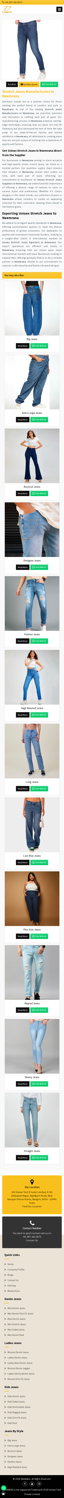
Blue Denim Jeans (16, 1319)
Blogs (10, 1275)
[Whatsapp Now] (3, 1488)
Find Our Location (32, 1206)
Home (10, 1264)
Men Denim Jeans (16, 1308)
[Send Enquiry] (32, 49)
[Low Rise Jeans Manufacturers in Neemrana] (32, 825)
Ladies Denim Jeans (17, 1357)
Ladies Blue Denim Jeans (19, 1363)
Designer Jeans (15, 1456)
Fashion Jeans (14, 1462)
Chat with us (50, 84)
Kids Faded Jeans (16, 1402)
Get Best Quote (31, 84)
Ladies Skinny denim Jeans (20, 1374)
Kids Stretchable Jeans (19, 1407)
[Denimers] (7, 9)
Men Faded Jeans (16, 1330)
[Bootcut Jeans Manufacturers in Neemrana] (32, 456)
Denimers (26, 1478)
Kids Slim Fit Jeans (16, 1418)
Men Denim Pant (15, 1335)
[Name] (59, 9)
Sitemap (11, 1285)
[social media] (25, 1484)
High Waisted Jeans (17, 1467)
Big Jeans (12, 1440)
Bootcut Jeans (14, 1451)
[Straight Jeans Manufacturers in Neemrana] (32, 1120)
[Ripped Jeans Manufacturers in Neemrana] (32, 972)
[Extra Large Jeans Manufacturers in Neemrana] (32, 382)
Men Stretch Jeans (16, 1324)
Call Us (13, 84)
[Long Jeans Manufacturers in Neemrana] (32, 751)
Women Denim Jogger (18, 1368)
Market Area (13, 1291)
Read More (23, 345)
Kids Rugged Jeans (16, 1412)
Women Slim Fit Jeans (18, 1379)
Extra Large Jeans (16, 1446)
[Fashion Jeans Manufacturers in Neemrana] (32, 603)
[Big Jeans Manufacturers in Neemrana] (32, 308)
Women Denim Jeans (18, 1352)
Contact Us (32, 1240)
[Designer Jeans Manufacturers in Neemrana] (32, 529)
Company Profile (15, 1269)
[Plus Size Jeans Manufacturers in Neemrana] (32, 898)
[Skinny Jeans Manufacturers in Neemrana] (32, 1046)
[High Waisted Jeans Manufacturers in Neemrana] (32, 677)
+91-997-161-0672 (13, 2)
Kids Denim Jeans (16, 1396)
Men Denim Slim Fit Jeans (20, 1313)
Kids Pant (12, 1423)
